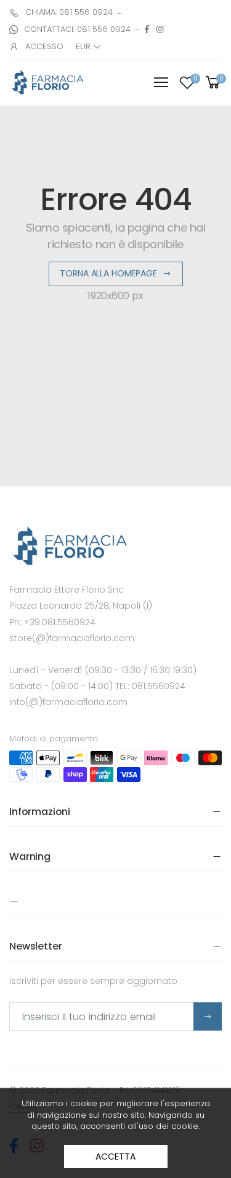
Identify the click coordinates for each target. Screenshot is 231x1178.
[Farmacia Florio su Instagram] (159, 29)
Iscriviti (207, 1016)
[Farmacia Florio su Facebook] (147, 29)
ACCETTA (115, 1156)
